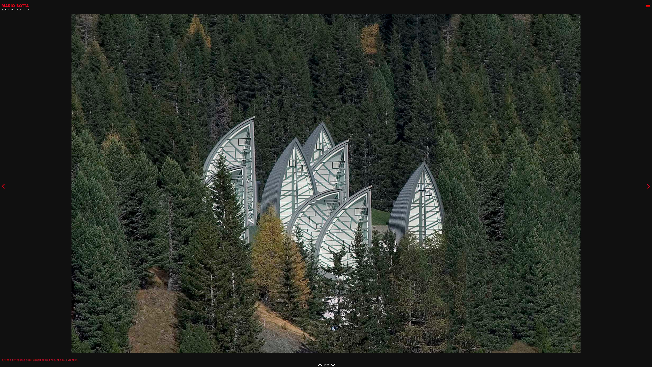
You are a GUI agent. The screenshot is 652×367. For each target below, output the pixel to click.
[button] (648, 187)
